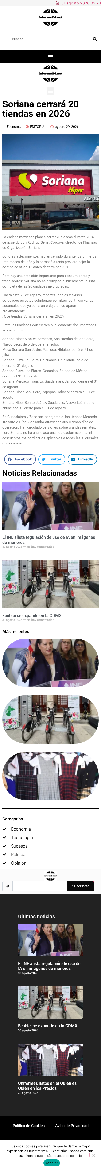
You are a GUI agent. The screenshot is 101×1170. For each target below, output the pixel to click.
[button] (50, 56)
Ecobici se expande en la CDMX (32, 615)
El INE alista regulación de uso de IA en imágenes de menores (49, 966)
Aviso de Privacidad (72, 1126)
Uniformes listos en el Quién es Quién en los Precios (47, 1086)
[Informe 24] (50, 17)
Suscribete (80, 886)
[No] (93, 1155)
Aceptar (52, 1163)
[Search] (94, 39)
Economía (14, 127)
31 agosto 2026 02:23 (81, 3)
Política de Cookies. (29, 1126)
